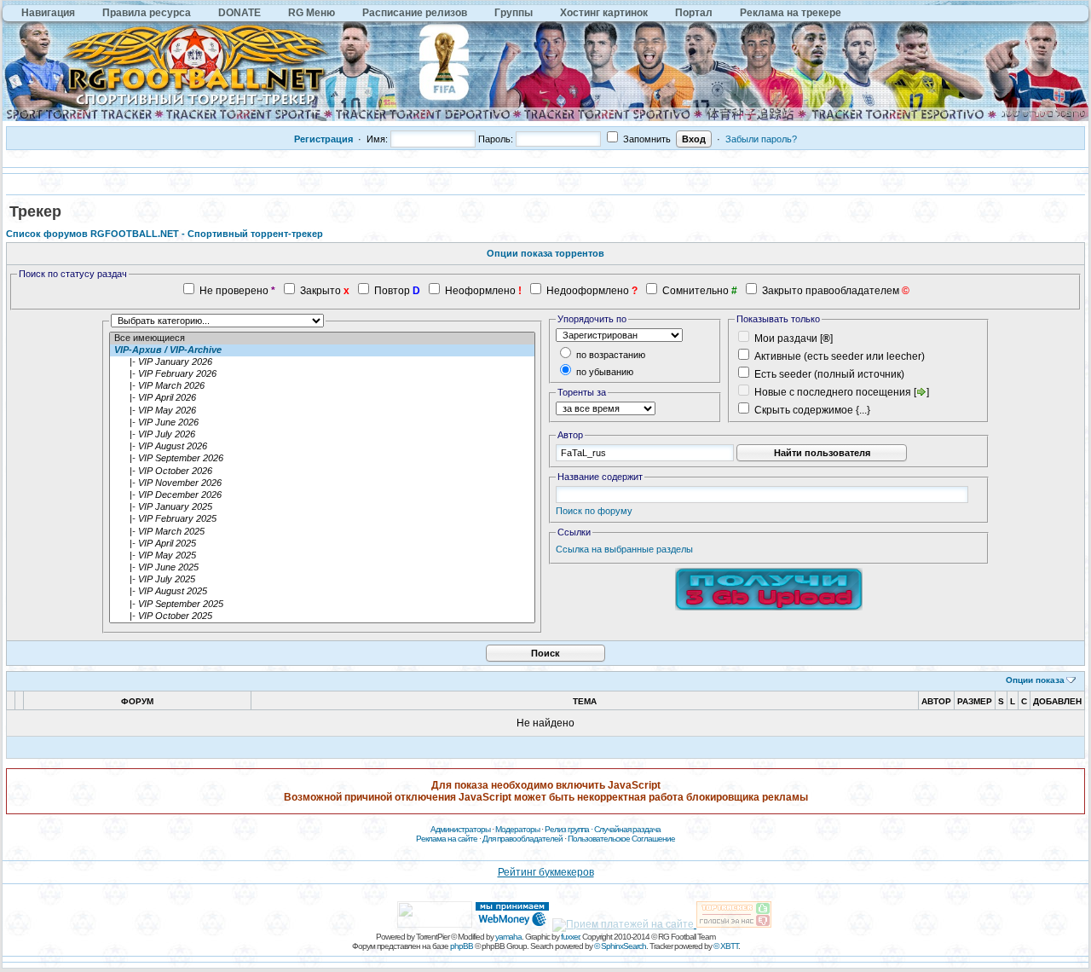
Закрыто (320, 291)
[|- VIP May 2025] (322, 556)
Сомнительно (695, 291)
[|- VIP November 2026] (322, 483)
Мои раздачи (786, 338)
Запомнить (646, 139)
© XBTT (725, 946)
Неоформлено (480, 291)
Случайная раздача (627, 829)
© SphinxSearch (620, 946)
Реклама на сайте (446, 838)
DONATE (239, 13)
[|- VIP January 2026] (322, 362)
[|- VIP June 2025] (322, 568)
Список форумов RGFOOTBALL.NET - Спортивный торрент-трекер (164, 234)
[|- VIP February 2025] (322, 519)
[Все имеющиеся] (322, 338)
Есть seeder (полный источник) (829, 374)
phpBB (461, 946)
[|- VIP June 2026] (322, 423)
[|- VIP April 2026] (322, 398)
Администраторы (460, 829)
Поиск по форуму (594, 511)
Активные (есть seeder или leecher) (839, 356)
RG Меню (311, 13)
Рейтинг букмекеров (546, 872)
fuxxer (570, 936)
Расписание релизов (414, 13)
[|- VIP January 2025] (322, 507)
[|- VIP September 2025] (322, 604)
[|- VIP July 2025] (322, 580)
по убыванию (603, 372)
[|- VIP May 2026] (322, 411)
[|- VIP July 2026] (322, 435)
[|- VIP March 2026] (322, 386)
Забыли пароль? (761, 139)
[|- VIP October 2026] (322, 471)
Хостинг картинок (604, 13)
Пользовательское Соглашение (621, 838)
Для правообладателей (522, 838)
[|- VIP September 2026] (322, 459)
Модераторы (517, 829)
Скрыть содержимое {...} (811, 410)
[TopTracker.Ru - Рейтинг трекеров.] (733, 924)
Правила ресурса (146, 13)
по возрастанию (609, 355)
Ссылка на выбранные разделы (624, 549)
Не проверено (234, 291)
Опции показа (1035, 680)
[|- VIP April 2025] (322, 544)
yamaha (508, 936)
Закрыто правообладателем (830, 291)
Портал (694, 13)
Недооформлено (588, 291)
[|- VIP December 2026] (322, 495)
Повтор (392, 291)
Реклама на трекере (790, 13)
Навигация (48, 13)
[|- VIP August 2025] (322, 592)
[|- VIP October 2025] (322, 616)
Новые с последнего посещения (833, 392)
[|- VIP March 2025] (322, 532)
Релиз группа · (569, 829)
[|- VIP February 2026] (322, 374)
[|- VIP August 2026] (322, 447)
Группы (513, 13)
